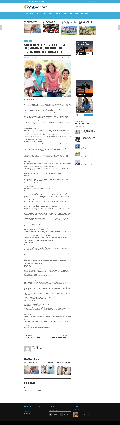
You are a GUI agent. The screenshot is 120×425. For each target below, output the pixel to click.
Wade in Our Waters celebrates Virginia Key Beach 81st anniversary (88, 131)
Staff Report (81, 414)
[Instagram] (89, 1)
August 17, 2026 (67, 366)
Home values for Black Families (85, 413)
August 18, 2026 (89, 164)
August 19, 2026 (51, 365)
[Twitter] (92, 1)
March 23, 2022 (87, 414)
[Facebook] (87, 1)
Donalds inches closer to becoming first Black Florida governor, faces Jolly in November (87, 162)
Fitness (26, 41)
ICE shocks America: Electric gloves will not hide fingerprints (32, 22)
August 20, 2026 (35, 23)
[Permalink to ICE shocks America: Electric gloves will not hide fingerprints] (32, 29)
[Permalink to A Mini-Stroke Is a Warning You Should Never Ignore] (31, 370)
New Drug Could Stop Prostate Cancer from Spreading (47, 363)
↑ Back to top (93, 423)
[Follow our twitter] (50, 414)
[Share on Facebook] (66, 57)
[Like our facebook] (61, 414)
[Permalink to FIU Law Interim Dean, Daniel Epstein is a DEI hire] (87, 29)
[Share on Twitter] (68, 57)
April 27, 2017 (34, 57)
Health (30, 41)
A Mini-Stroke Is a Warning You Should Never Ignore (31, 363)
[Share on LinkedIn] (70, 57)
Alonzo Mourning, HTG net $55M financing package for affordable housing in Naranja (50, 22)
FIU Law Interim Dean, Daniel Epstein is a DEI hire (87, 22)
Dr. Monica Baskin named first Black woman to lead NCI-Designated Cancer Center (63, 364)
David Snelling (28, 23)
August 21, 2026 (34, 365)
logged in (31, 390)
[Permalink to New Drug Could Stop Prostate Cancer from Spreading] (48, 370)
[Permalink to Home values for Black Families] (75, 414)
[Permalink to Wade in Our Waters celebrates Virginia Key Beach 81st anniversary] (77, 131)
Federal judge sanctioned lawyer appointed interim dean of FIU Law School (68, 22)
